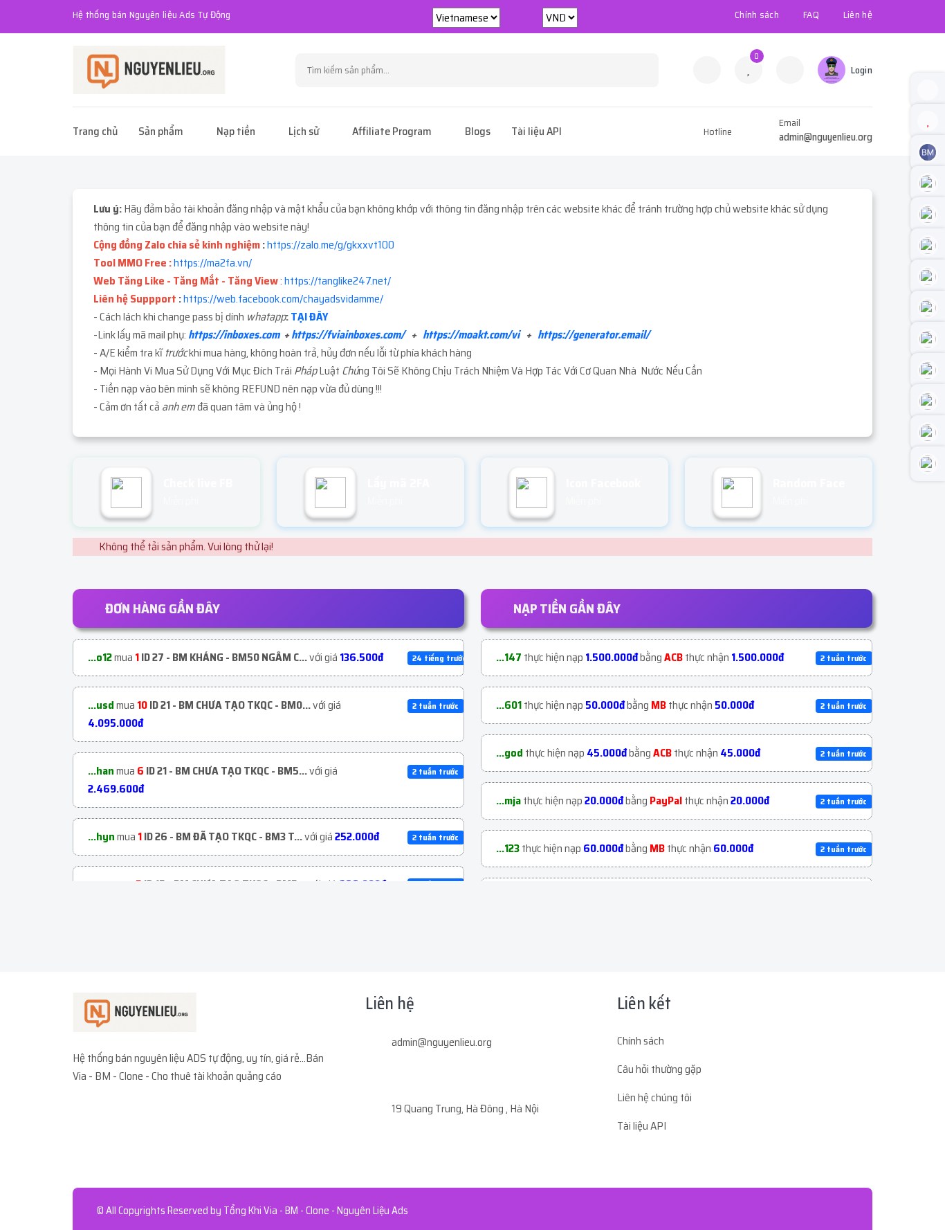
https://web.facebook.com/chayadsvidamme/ (283, 298)
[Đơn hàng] (707, 70)
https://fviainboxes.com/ (348, 334)
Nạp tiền (236, 131)
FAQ (811, 14)
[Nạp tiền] (790, 70)
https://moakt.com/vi (471, 334)
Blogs (477, 131)
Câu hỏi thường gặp (659, 1069)
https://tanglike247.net (335, 280)
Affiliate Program (392, 131)
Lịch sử (303, 131)
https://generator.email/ (594, 334)
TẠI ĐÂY (309, 316)
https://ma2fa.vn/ (213, 262)
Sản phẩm (160, 131)
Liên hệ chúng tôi (654, 1097)
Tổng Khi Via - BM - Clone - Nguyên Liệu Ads (315, 1210)
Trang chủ (95, 131)
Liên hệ (857, 14)
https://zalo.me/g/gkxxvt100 (330, 244)
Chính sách (757, 14)
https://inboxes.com (233, 334)
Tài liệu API (536, 131)
